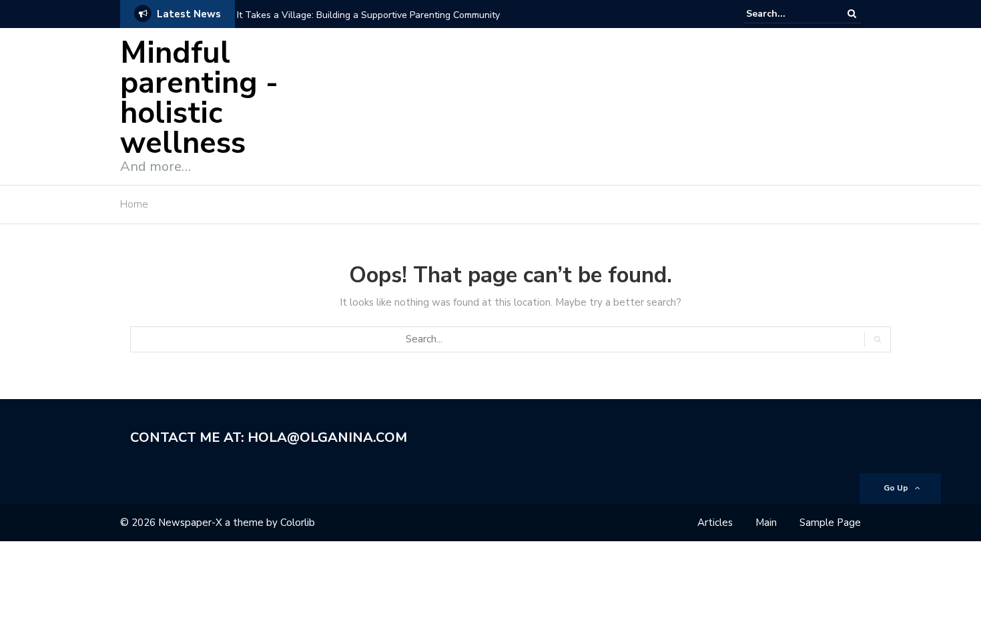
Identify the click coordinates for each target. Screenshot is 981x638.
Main (766, 522)
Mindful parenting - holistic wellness (199, 98)
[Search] (852, 14)
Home (134, 204)
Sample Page (830, 522)
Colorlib (297, 522)
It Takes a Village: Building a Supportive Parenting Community (368, 15)
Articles (715, 522)
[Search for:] (787, 14)
